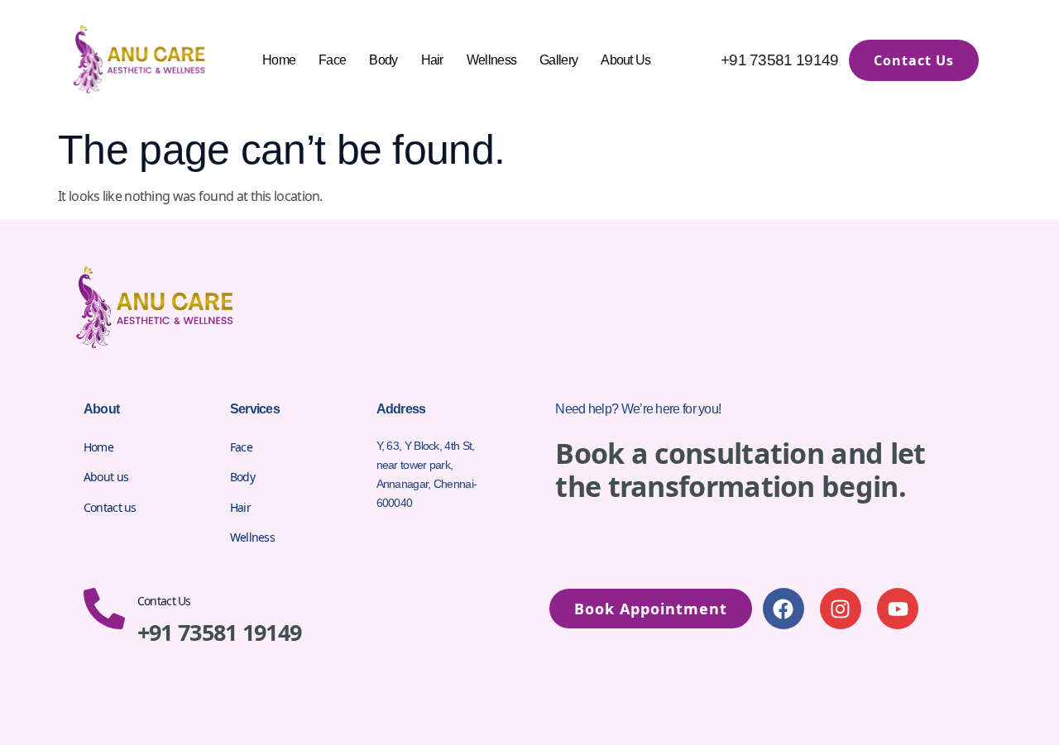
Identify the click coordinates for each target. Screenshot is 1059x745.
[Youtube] (897, 608)
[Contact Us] (104, 608)
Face (332, 60)
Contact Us (164, 601)
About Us (625, 60)
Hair (432, 60)
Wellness (491, 60)
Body (383, 60)
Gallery (558, 60)
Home (278, 60)
